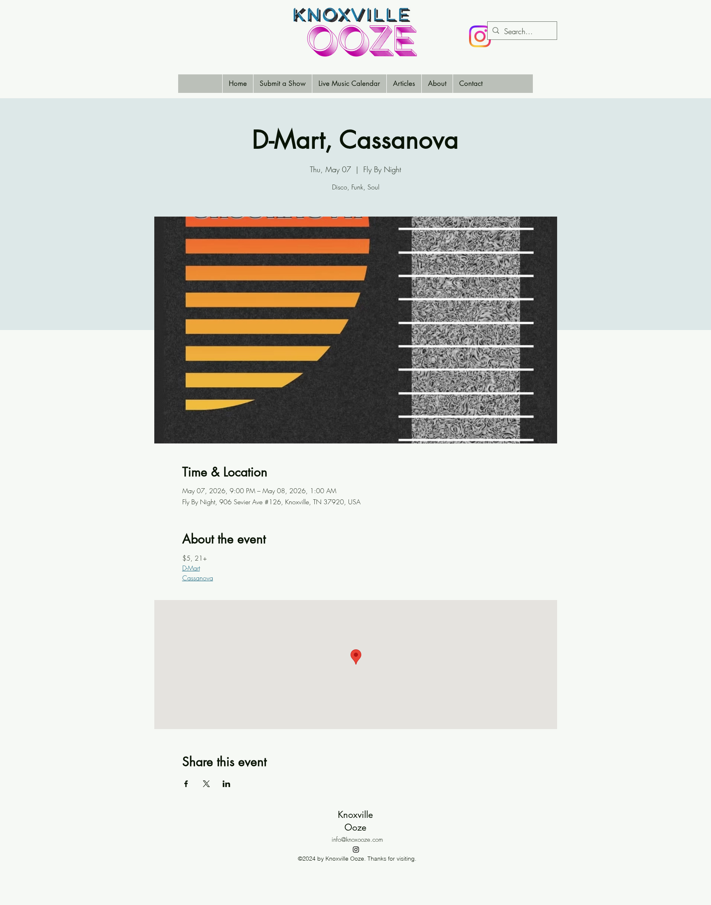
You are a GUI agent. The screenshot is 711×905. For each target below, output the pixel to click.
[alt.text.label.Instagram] (356, 849)
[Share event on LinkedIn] (226, 783)
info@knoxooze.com (357, 840)
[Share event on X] (206, 783)
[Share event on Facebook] (186, 783)
